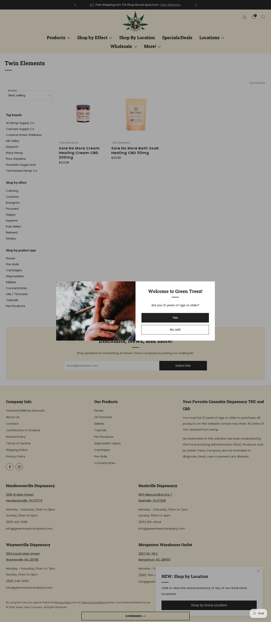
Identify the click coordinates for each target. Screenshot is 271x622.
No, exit (175, 329)
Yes (175, 317)
